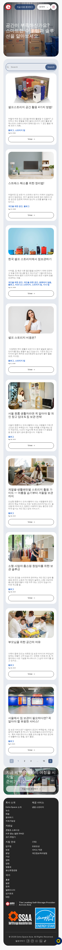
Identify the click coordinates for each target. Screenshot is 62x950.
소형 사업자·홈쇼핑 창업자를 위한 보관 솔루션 (30, 567)
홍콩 (7, 879)
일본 (7, 883)
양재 (7, 860)
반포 (7, 850)
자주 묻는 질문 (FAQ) (15, 833)
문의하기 (9, 817)
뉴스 (7, 810)
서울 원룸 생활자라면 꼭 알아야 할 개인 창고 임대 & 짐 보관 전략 (31, 415)
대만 (7, 897)
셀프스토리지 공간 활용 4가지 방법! (30, 107)
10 (44, 761)
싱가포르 (9, 893)
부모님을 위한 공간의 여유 (24, 642)
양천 (7, 863)
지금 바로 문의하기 (25, 7)
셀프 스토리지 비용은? (22, 337)
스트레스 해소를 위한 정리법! (26, 183)
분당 (7, 853)
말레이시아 (10, 890)
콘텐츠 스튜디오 (12, 830)
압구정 (8, 846)
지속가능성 (10, 820)
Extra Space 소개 (14, 807)
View (30, 139)
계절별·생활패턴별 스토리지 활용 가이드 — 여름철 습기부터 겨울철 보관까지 (30, 493)
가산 (7, 856)
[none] (44, 7)
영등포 (8, 867)
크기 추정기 (11, 837)
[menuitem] (44, 7)
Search (51, 67)
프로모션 (36, 846)
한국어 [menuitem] (42, 7)
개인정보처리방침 (39, 853)
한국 (7, 886)
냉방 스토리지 (38, 807)
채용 (7, 814)
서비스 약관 (37, 850)
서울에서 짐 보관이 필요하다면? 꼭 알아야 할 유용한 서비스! (29, 720)
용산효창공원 (11, 870)
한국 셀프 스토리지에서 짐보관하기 (30, 259)
